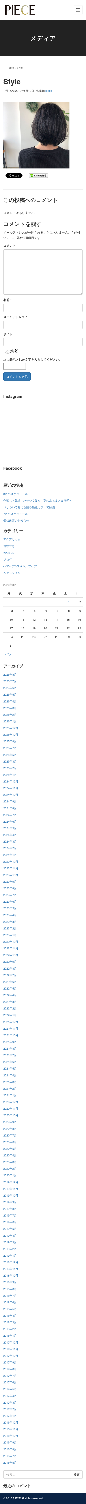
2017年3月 (10, 1402)
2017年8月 (10, 1369)
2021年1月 (10, 1095)
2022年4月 (10, 995)
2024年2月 (10, 848)
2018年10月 (10, 1275)
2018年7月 (10, 1295)
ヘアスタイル (12, 573)
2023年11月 (10, 868)
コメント (9, 245)
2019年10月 (10, 1195)
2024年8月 (10, 808)
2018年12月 (10, 1262)
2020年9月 (10, 1122)
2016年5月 (10, 1462)
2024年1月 (10, 855)
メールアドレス (15, 317)
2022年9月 (10, 961)
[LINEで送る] (38, 175)
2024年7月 (10, 815)
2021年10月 (10, 1035)
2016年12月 (10, 1422)
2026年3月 (10, 708)
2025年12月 (10, 728)
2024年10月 (10, 794)
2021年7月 (10, 1055)
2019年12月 (10, 1182)
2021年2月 (10, 1088)
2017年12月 (10, 1342)
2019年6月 (10, 1222)
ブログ (7, 559)
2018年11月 (10, 1269)
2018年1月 (10, 1335)
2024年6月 (10, 821)
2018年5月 (10, 1309)
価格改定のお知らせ (16, 520)
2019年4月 (10, 1235)
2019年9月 (10, 1202)
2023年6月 (10, 901)
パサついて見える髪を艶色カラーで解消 (29, 507)
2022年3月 (10, 1001)
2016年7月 (10, 1456)
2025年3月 (10, 761)
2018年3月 (10, 1322)
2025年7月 (10, 748)
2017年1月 (10, 1416)
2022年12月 (10, 941)
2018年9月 (10, 1282)
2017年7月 (10, 1375)
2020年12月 (10, 1102)
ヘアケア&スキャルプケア (20, 566)
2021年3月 (10, 1082)
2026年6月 (10, 688)
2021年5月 (10, 1068)
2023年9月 (10, 881)
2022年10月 (10, 955)
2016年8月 (10, 1449)
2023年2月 (10, 928)
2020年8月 (10, 1129)
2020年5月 (10, 1148)
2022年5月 (10, 988)
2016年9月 (10, 1442)
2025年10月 (10, 734)
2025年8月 (10, 741)
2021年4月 (10, 1075)
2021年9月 (10, 1042)
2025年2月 (10, 768)
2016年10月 (10, 1436)
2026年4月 (10, 701)
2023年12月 (10, 861)
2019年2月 (10, 1249)
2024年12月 (10, 781)
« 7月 (8, 654)
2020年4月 (10, 1155)
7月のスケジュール (15, 514)
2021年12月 (10, 1022)
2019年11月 (10, 1189)
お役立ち (9, 546)
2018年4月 (10, 1315)
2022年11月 (10, 948)
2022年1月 (10, 1015)
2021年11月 (10, 1028)
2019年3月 (10, 1242)
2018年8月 (10, 1289)
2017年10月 (10, 1355)
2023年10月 (10, 875)
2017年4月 (10, 1396)
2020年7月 (10, 1135)
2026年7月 (10, 681)
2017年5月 (10, 1389)
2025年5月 (10, 755)
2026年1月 (10, 721)
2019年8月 (10, 1209)
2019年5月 (10, 1228)
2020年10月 (10, 1115)
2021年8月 (10, 1048)
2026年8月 (10, 674)
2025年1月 (10, 775)
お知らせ (9, 553)
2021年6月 (10, 1062)
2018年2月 (10, 1329)
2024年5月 (10, 828)
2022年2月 (10, 1008)
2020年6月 (10, 1142)
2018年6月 (10, 1302)
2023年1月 (10, 935)
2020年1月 (10, 1175)
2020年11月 (10, 1108)
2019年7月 (10, 1215)
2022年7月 (10, 975)
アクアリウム (12, 539)
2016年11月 (10, 1429)
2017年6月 (10, 1382)
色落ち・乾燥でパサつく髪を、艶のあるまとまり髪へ (37, 500)
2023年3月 (10, 921)
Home (10, 67)
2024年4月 (10, 835)
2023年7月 (10, 895)
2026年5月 (10, 694)
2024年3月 (10, 841)
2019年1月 (10, 1255)
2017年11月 (10, 1349)
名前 (7, 299)
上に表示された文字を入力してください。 (32, 359)
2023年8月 (10, 888)
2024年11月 (10, 788)
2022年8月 (10, 968)
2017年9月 (10, 1362)
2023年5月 (10, 908)
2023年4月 (10, 915)
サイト (8, 334)
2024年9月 (10, 801)
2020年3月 (10, 1162)
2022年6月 (10, 982)
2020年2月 (10, 1168)
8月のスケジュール (15, 494)
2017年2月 (10, 1409)
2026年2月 (10, 714)
